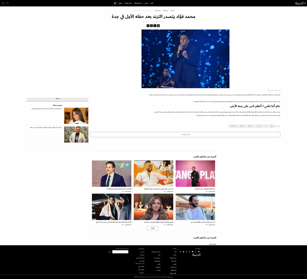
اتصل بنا (142, 255)
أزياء (152, 3)
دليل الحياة (128, 3)
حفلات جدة (259, 126)
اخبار (159, 255)
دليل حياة (174, 261)
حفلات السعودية (233, 126)
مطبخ (120, 3)
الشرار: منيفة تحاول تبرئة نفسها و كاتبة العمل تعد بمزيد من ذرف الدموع (113, 222)
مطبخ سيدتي (141, 270)
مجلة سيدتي (141, 266)
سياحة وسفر (157, 258)
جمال (146, 3)
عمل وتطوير (157, 261)
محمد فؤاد (272, 126)
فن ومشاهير (165, 10)
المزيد (152, 228)
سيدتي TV (141, 273)
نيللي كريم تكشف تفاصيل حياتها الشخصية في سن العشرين (158, 222)
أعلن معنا (142, 261)
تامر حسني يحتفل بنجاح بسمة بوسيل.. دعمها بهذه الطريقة (158, 189)
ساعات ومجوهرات (155, 252)
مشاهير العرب (157, 10)
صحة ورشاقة (138, 3)
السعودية (242, 126)
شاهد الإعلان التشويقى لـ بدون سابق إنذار (205, 189)
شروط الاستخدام (140, 258)
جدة (265, 126)
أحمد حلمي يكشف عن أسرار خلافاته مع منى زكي (203, 222)
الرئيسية (172, 10)
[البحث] (7, 3)
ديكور (159, 264)
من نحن (142, 252)
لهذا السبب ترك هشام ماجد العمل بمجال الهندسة (119, 189)
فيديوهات (157, 267)
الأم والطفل (173, 270)
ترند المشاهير (250, 126)
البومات (158, 270)
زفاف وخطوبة (173, 273)
